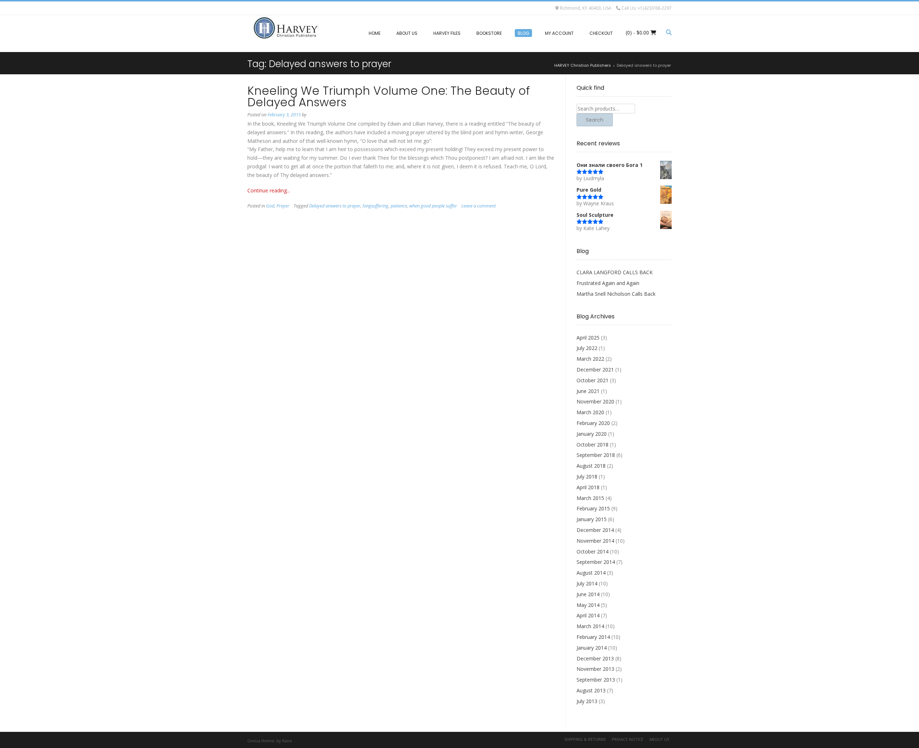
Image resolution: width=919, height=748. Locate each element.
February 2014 (593, 637)
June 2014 (588, 594)
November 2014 (595, 540)
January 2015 (592, 519)
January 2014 (592, 647)
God (270, 206)
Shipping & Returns (585, 739)
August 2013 (591, 690)
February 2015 (593, 508)
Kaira (287, 740)
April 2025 (588, 337)
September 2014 (596, 561)
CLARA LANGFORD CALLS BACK (615, 272)
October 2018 (592, 444)
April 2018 (588, 487)
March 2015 (590, 498)
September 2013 (596, 679)
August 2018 (591, 465)
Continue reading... (268, 190)
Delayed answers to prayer (334, 206)
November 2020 (595, 401)
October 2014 (592, 551)
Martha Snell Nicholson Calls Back (616, 293)
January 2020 (592, 433)
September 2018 (596, 455)
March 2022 (590, 358)
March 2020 (590, 412)
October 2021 (592, 380)
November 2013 (595, 668)
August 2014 (591, 572)
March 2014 (590, 626)
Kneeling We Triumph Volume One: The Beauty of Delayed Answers (388, 96)
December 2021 (595, 369)
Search (594, 119)
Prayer (282, 206)
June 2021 (588, 391)
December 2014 (595, 530)
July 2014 (587, 583)
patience (399, 206)
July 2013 (587, 701)
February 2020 (593, 423)
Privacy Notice (627, 739)
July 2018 (587, 476)
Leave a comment (478, 206)
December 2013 (595, 658)
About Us (659, 739)
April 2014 (588, 615)
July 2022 (587, 348)
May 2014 (588, 605)
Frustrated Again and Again (608, 283)
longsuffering (375, 206)
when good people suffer (433, 206)
